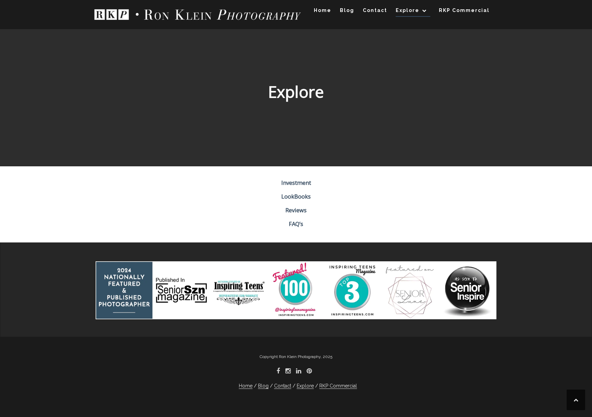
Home (322, 10)
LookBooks (296, 196)
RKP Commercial (464, 10)
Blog (347, 10)
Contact (375, 10)
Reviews (296, 210)
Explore (407, 10)
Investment (296, 183)
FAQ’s (296, 224)
